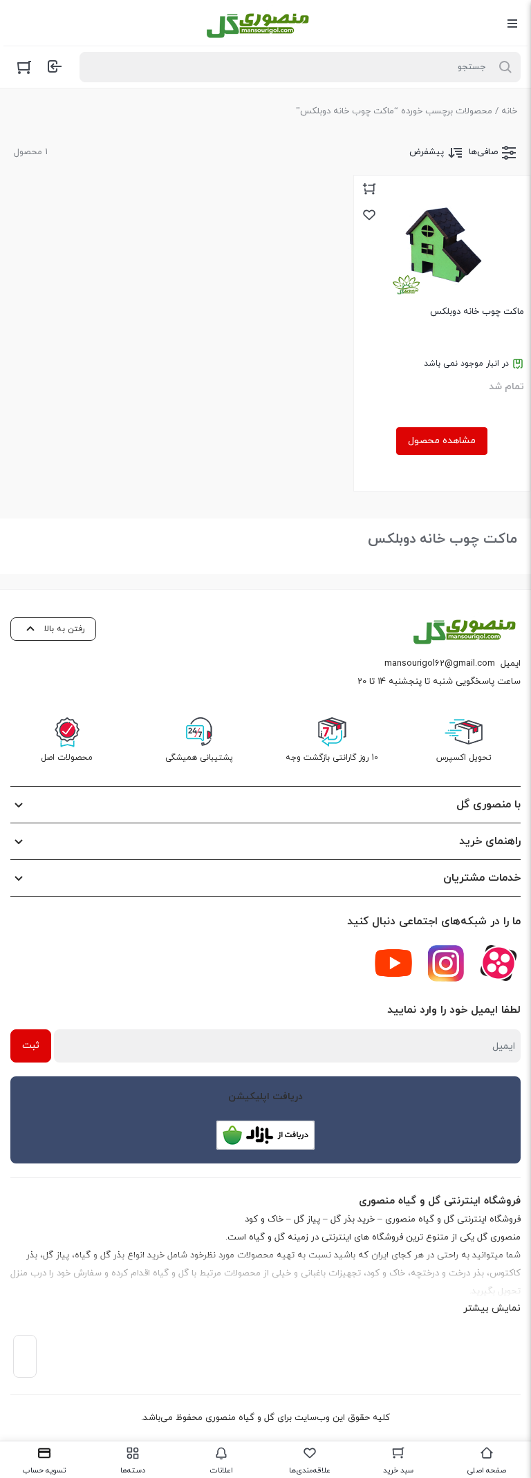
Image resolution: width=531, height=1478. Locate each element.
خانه (509, 111)
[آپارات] (498, 963)
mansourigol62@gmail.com (439, 663)
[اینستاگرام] (446, 963)
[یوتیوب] (393, 963)
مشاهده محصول (442, 440)
